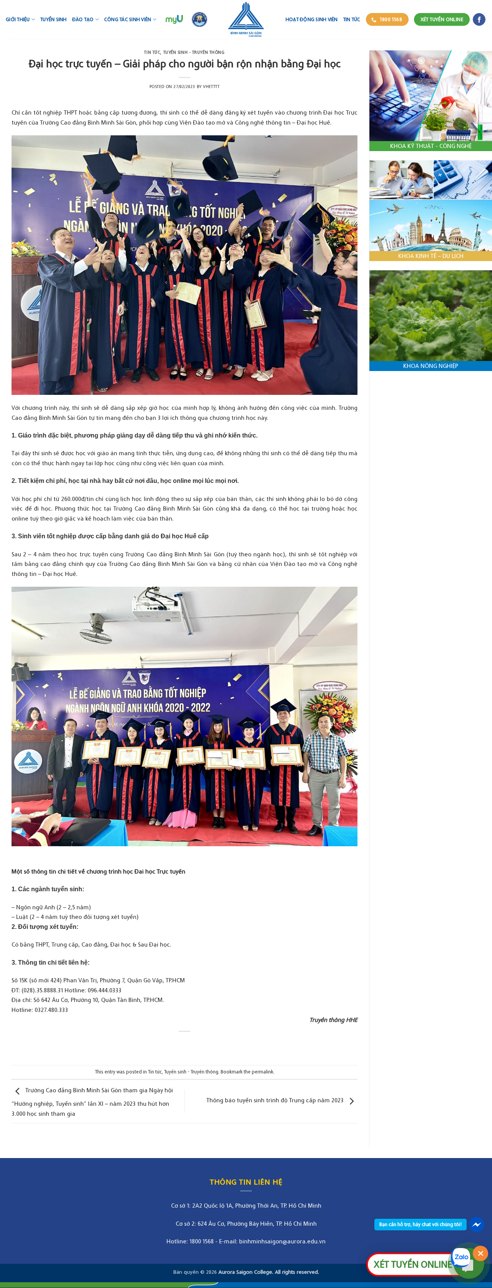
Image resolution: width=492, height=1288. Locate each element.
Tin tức (352, 19)
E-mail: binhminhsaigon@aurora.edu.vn (272, 1241)
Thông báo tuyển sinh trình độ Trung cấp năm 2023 (275, 1100)
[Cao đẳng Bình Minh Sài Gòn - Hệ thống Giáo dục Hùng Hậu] (246, 19)
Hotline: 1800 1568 (190, 1241)
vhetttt (211, 86)
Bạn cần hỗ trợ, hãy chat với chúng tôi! (420, 1224)
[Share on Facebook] (177, 1044)
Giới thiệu (18, 19)
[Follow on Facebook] (479, 19)
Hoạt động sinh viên (312, 19)
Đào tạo (83, 19)
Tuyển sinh (53, 19)
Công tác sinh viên (127, 19)
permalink (262, 1071)
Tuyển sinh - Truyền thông (194, 52)
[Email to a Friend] (191, 1044)
